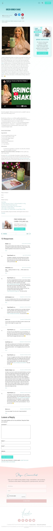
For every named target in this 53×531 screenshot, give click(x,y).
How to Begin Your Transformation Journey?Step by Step (13, 209)
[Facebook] (22, 520)
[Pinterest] (30, 520)
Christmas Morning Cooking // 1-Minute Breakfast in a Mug (13, 203)
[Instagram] (19, 520)
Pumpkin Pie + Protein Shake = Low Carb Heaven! (11, 206)
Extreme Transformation (24, 158)
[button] (39, 2)
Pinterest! (3, 213)
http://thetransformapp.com (13, 291)
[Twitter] (26, 520)
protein (2, 73)
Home (3, 21)
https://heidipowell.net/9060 (13, 284)
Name (3, 440)
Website (3, 451)
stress (2, 63)
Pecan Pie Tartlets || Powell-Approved (9, 204)
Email (3, 446)
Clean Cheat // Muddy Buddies (7, 207)
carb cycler (7, 155)
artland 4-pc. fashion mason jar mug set (13, 21)
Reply (6, 250)
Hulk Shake (3, 202)
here (29, 159)
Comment (4, 424)
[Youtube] (33, 520)
